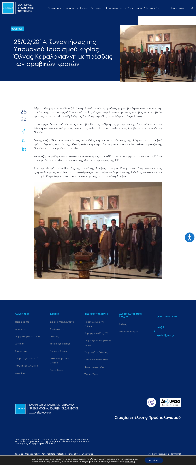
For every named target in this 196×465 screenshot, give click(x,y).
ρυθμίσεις (130, 461)
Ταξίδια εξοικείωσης (60, 343)
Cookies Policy (32, 454)
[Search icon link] (192, 8)
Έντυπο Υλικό (91, 374)
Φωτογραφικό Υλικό (95, 366)
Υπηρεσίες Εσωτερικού (26, 358)
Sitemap (19, 454)
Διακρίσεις (20, 373)
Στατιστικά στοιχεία (128, 331)
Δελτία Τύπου (56, 370)
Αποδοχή (153, 460)
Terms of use (74, 454)
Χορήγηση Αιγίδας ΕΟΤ (96, 333)
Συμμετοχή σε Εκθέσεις (96, 352)
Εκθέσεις (54, 336)
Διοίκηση (19, 343)
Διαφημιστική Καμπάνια (62, 321)
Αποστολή (20, 329)
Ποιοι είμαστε (22, 321)
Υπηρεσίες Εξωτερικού (26, 365)
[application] (63, 8)
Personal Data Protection (53, 454)
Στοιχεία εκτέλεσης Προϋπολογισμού (148, 417)
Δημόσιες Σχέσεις (59, 351)
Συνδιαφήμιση (57, 329)
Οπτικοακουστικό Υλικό (96, 359)
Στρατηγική (21, 351)
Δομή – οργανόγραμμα (27, 336)
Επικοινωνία (87, 454)
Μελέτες (123, 324)
